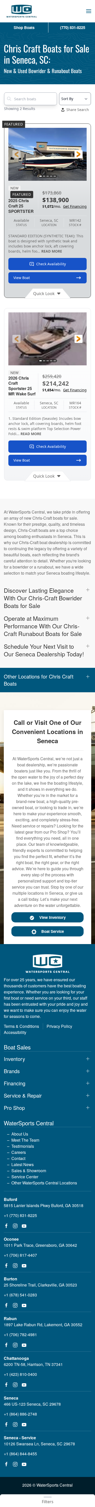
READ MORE (51, 251)
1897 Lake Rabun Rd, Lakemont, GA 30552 (43, 1325)
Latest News (22, 1164)
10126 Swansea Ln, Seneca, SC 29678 (39, 1444)
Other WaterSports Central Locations (44, 1183)
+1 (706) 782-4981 (20, 1334)
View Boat (21, 277)
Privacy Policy (59, 1026)
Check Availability (51, 263)
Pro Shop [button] (14, 1107)
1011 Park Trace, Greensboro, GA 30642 (40, 1245)
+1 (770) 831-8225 (20, 1215)
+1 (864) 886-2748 (20, 1414)
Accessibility (15, 1032)
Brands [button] (12, 1071)
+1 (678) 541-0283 (20, 1295)
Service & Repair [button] (23, 1095)
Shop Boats (24, 27)
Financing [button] (14, 1083)
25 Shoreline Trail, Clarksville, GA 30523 (40, 1285)
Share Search (77, 109)
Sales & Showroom (28, 1170)
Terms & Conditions (21, 1026)
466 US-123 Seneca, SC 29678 (32, 1404)
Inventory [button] (14, 1058)
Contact (18, 1158)
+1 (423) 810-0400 (20, 1374)
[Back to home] (21, 11)
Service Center (24, 1177)
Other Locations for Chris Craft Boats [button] (38, 680)
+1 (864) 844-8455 (20, 1454)
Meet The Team (25, 1140)
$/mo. (64, 206)
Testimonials (22, 1146)
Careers (18, 1152)
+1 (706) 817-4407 (20, 1255)
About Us (19, 1134)
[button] (88, 11)
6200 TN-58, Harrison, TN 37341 (33, 1364)
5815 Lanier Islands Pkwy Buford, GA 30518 (43, 1205)
